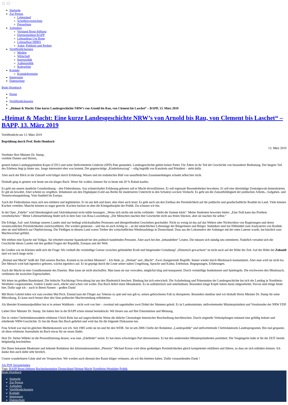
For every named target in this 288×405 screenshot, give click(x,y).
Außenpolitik (25, 63)
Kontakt (14, 70)
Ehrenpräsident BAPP (31, 35)
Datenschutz (17, 80)
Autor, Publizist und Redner (34, 45)
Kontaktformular (27, 73)
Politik (124, 368)
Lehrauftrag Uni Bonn (31, 38)
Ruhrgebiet (24, 66)
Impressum (16, 77)
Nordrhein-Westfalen (106, 368)
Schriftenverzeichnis (29, 21)
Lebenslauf (24, 17)
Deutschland (66, 368)
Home (13, 94)
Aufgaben (15, 28)
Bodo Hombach (11, 87)
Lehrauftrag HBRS (29, 42)
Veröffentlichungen (21, 49)
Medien (22, 52)
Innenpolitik (24, 59)
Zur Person (16, 13)
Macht (88, 368)
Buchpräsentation (46, 368)
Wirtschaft (23, 56)
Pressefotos (24, 24)
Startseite (15, 10)
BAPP (13, 368)
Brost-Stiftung (26, 368)
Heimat (78, 368)
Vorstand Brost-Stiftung (31, 31)
